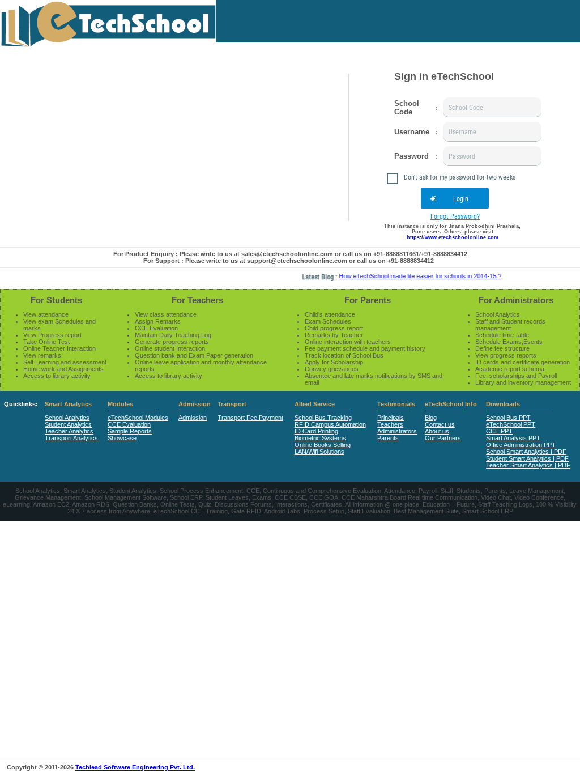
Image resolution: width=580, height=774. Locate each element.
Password (411, 156)
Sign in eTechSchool (444, 76)
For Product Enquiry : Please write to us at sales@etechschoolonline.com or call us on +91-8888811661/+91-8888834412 (290, 253)
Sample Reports (130, 431)
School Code (406, 107)
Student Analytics (68, 424)
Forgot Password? (455, 215)
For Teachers (197, 300)
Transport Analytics (71, 438)
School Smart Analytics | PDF (526, 451)
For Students (56, 300)
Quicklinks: (21, 404)
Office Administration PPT (521, 444)
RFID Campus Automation (330, 424)
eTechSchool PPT (510, 424)
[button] (455, 198)
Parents (388, 438)
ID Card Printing (316, 431)
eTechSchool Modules (138, 417)
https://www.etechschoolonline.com (452, 237)
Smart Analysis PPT (513, 438)
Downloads (503, 404)
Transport (232, 404)
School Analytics (67, 417)
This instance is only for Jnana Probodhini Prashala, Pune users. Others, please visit (452, 231)
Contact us (440, 424)
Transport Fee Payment (250, 417)
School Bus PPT (508, 417)
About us (437, 431)
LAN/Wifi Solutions (319, 451)
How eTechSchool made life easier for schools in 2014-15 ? (412, 276)
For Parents (367, 300)
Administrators (397, 431)
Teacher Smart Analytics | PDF (528, 465)
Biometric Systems (320, 438)
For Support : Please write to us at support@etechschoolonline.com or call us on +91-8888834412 (288, 260)
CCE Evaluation (129, 424)
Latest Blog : (312, 276)
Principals (390, 417)
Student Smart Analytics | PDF (527, 458)
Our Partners (443, 438)
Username (411, 131)
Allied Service (315, 404)
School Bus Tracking (323, 417)
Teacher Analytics (69, 431)
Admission (194, 404)
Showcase (122, 438)
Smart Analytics (68, 404)
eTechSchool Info (451, 404)
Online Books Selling (323, 444)
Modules (120, 404)
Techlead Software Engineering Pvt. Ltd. (135, 767)
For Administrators (516, 300)
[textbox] (492, 107)
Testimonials (396, 404)
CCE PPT (499, 431)
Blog (431, 417)
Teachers (390, 424)
